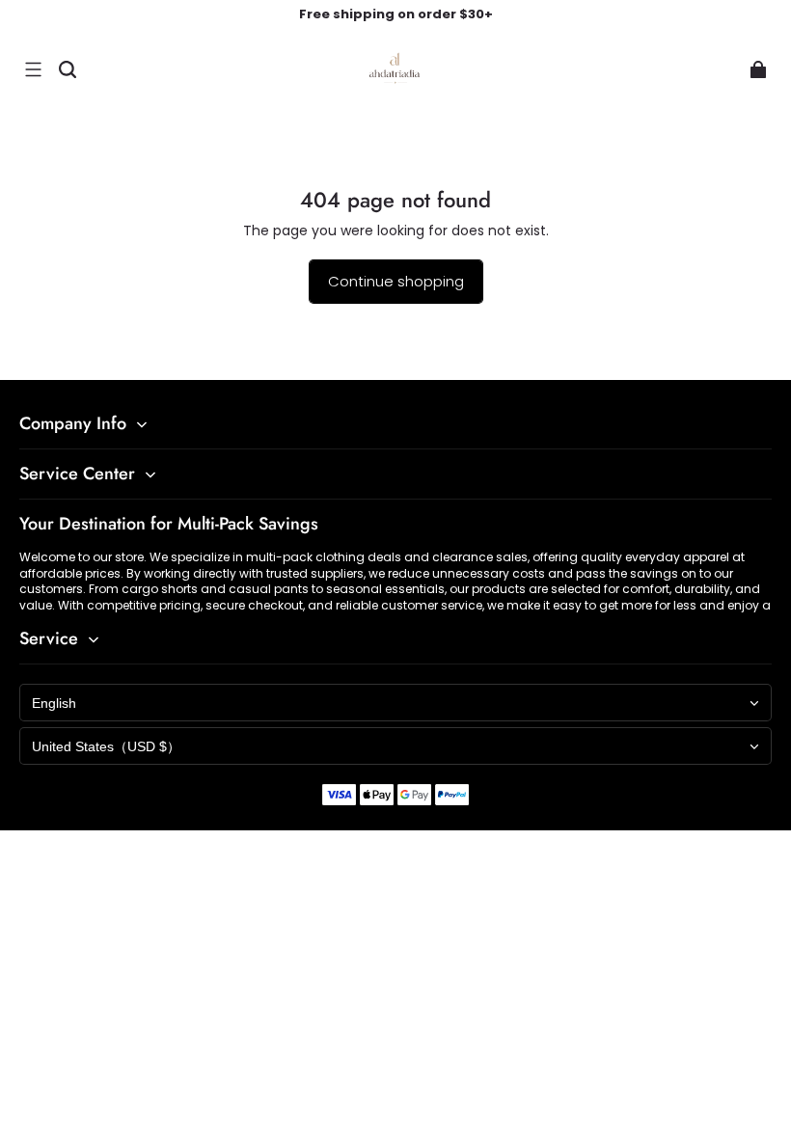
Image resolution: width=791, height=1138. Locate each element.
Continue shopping (396, 281)
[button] (32, 69)
